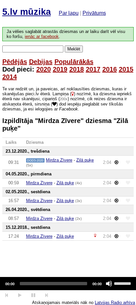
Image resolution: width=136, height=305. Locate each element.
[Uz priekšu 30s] (46, 295)
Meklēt (73, 48)
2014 (9, 76)
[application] (68, 283)
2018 (76, 69)
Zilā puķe (85, 160)
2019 (60, 69)
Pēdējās (14, 61)
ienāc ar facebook (42, 36)
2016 (109, 69)
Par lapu (69, 13)
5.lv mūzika (26, 12)
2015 (126, 69)
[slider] (123, 283)
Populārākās (73, 61)
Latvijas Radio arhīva (115, 302)
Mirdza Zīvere (59, 160)
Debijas (40, 61)
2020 (43, 69)
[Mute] (109, 283)
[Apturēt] (20, 295)
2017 (93, 69)
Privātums (94, 13)
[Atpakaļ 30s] (7, 295)
